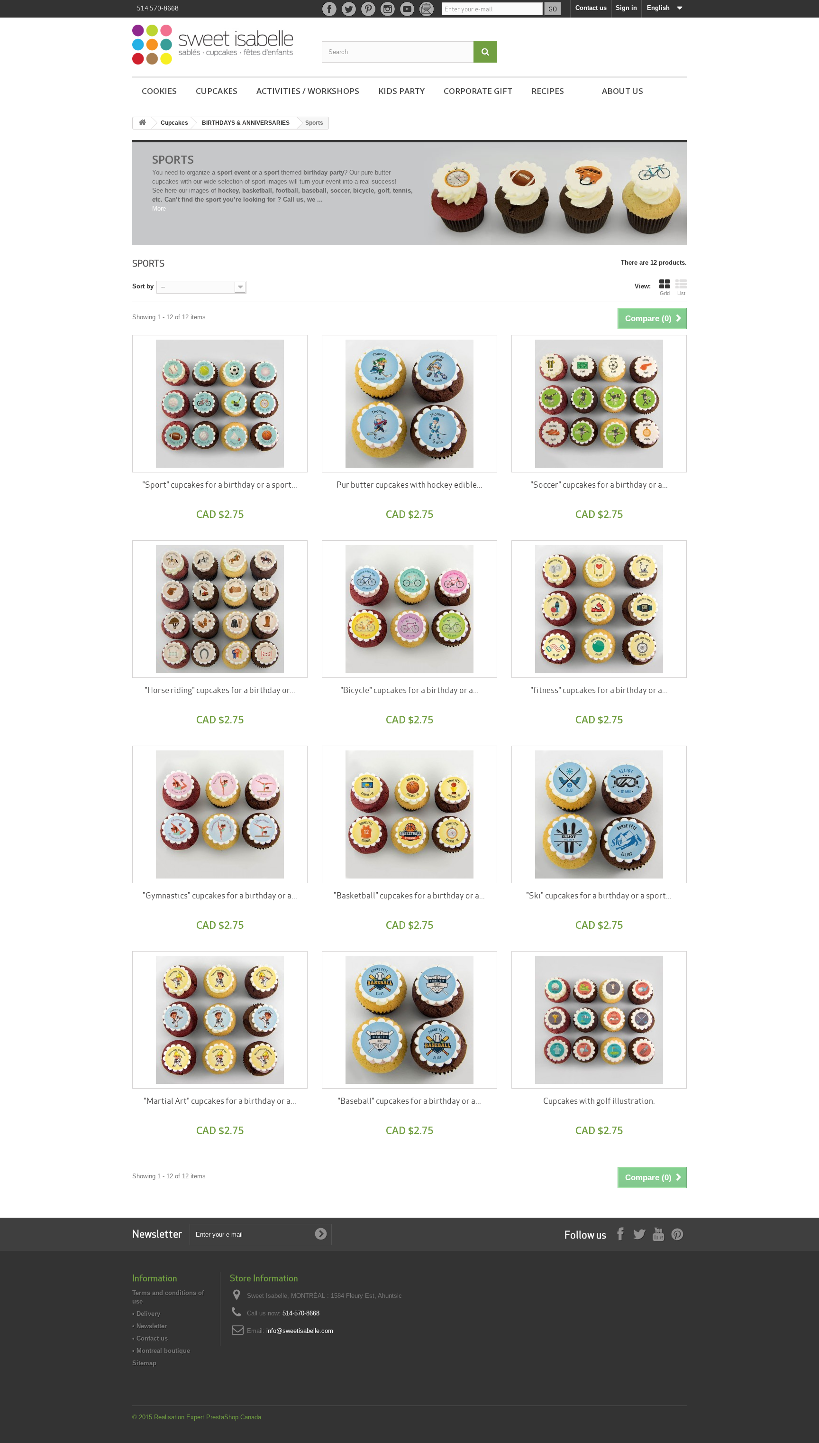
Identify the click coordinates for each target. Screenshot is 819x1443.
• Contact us (150, 1338)
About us (622, 90)
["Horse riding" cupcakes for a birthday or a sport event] (220, 609)
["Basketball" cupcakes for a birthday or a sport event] (409, 814)
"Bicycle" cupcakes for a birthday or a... (409, 689)
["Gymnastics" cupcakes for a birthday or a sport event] (220, 814)
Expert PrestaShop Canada (223, 1417)
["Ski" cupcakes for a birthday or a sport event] (599, 814)
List (681, 293)
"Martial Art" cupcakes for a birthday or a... (220, 1100)
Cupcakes (216, 90)
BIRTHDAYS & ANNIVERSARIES (246, 123)
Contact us (591, 7)
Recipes (547, 90)
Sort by (143, 286)
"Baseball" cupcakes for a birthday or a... (409, 1100)
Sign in (626, 7)
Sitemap (144, 1363)
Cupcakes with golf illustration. (599, 1100)
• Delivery (146, 1313)
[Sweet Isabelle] (220, 45)
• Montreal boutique (161, 1350)
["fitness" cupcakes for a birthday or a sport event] (599, 609)
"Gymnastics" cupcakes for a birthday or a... (220, 895)
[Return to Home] (142, 123)
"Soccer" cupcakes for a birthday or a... (599, 484)
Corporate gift (478, 90)
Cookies (159, 90)
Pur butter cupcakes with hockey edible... (409, 484)
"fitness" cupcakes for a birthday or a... (599, 689)
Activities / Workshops (307, 90)
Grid (665, 293)
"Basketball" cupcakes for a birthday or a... (409, 895)
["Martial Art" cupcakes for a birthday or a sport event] (220, 1020)
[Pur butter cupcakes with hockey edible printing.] (409, 404)
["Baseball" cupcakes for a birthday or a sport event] (409, 1020)
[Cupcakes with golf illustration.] (599, 1020)
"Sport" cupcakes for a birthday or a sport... (219, 484)
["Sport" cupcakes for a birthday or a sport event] (220, 404)
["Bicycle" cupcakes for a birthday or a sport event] (409, 609)
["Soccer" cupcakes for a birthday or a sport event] (599, 404)
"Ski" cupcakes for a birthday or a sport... (599, 895)
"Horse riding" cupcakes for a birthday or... (220, 689)
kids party (401, 90)
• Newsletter (149, 1326)
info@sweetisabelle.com (299, 1330)
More (159, 208)
